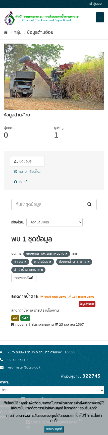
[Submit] (90, 204)
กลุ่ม (18, 32)
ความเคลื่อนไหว (29, 171)
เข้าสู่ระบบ (95, 4)
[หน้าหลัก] (6, 32)
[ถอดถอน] (66, 254)
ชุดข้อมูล (25, 161)
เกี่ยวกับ (23, 182)
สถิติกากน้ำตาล (24, 296)
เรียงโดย (17, 222)
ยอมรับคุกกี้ (54, 429)
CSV (15, 318)
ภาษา (4, 382)
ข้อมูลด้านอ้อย (40, 32)
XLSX (25, 318)
